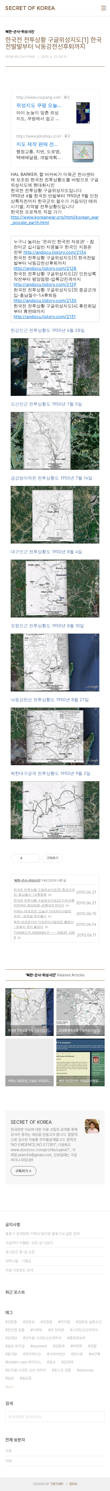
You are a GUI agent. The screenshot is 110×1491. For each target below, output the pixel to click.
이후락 (37, 1330)
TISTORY (56, 1484)
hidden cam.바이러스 (24, 1362)
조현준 (12, 1322)
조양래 (68, 1362)
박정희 (77, 1346)
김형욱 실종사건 (89, 1322)
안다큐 (78, 1354)
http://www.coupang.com (38, 97)
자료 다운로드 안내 (19, 1270)
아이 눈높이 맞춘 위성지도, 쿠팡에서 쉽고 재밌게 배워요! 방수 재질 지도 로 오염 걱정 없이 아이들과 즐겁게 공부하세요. (39, 115)
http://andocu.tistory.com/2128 (45, 268)
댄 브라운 (57, 1330)
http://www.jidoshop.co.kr (38, 136)
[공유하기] (27, 858)
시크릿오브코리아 (85, 1330)
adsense (86, 1370)
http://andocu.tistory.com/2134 (54, 252)
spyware (40, 1346)
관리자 (73, 1484)
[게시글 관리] (34, 858)
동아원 (12, 1354)
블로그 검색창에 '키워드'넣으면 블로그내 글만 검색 (42, 1234)
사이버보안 (57, 1354)
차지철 (65, 1322)
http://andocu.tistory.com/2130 (45, 300)
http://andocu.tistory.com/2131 (45, 316)
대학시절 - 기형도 (18, 1261)
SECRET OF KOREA (30, 8)
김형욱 (60, 1346)
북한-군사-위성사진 (27, 880)
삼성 (10, 1378)
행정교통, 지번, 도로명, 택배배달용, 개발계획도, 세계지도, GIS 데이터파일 (38, 154)
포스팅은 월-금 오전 (20, 1252)
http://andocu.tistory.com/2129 (45, 284)
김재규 (12, 1338)
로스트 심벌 (62, 1370)
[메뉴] (103, 8)
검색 (99, 1417)
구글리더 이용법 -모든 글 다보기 (29, 1243)
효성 (52, 1362)
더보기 (9, 1387)
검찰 (93, 1346)
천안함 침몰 (16, 1330)
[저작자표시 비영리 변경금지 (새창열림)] (70, 858)
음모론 (27, 1378)
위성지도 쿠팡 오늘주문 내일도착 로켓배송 (36, 105)
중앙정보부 (77, 1338)
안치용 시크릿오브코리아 (43, 1338)
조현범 (47, 1322)
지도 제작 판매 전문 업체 (37, 144)
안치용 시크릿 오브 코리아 (26, 1370)
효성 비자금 (16, 1346)
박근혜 (95, 1354)
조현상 (30, 1322)
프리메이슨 (33, 1354)
